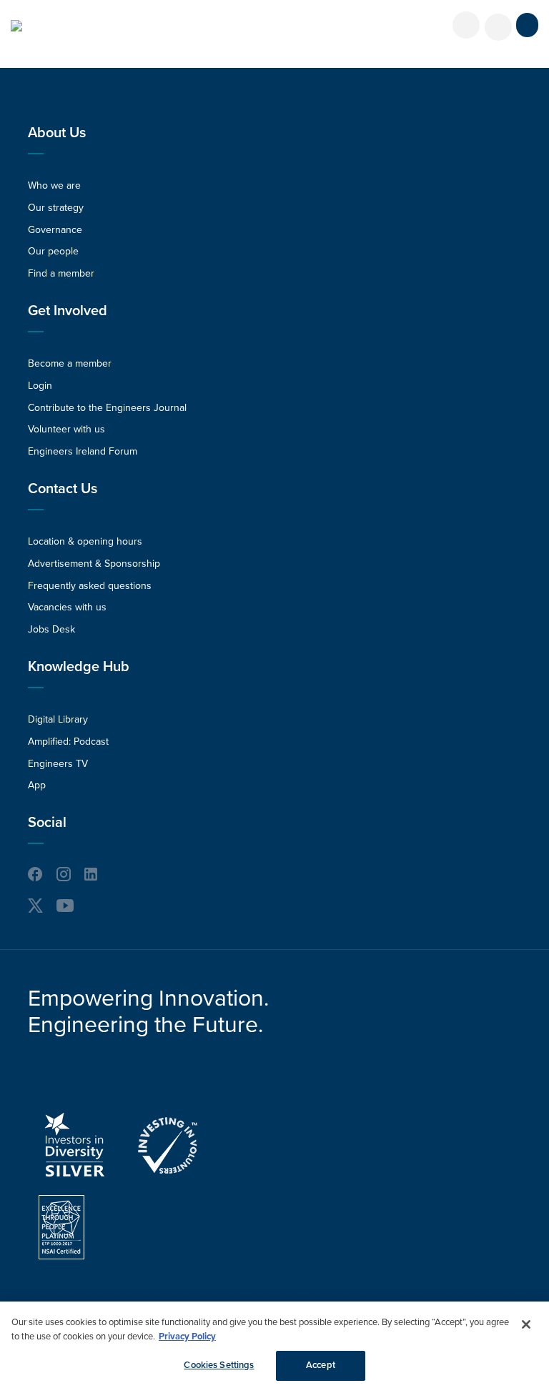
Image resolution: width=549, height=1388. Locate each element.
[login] (466, 25)
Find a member (61, 273)
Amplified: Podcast (68, 741)
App (37, 785)
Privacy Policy (187, 1336)
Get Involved (67, 310)
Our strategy (56, 208)
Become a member (70, 363)
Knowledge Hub (78, 666)
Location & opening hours (85, 541)
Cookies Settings (219, 1365)
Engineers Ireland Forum (82, 451)
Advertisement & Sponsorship (94, 563)
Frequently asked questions (90, 586)
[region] (274, 1345)
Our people (53, 251)
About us (57, 133)
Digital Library (58, 719)
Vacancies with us (67, 607)
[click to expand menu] (527, 25)
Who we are (54, 185)
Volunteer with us (66, 429)
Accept (320, 1365)
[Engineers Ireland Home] (16, 25)
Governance (55, 230)
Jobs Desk (51, 629)
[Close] (526, 1324)
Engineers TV (58, 764)
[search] (498, 27)
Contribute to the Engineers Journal (107, 408)
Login (40, 386)
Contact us (62, 488)
